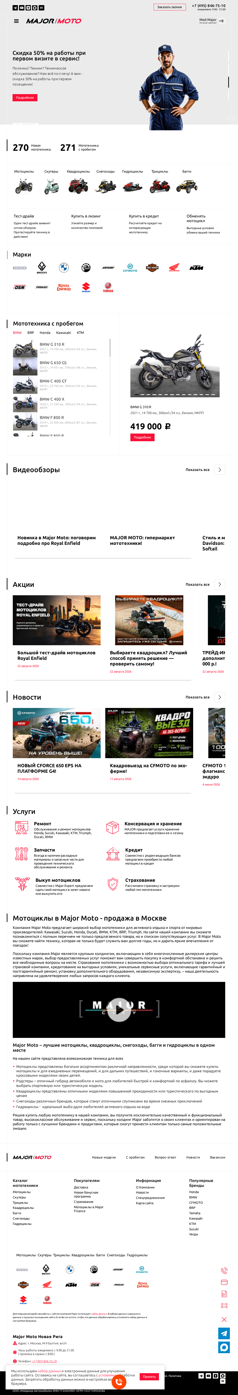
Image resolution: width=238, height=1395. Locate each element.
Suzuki (194, 1229)
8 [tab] (178, 394)
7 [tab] (172, 394)
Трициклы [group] (160, 171)
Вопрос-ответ (165, 1157)
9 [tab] (183, 394)
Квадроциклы (23, 1208)
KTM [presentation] (80, 333)
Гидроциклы (22, 1224)
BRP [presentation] (30, 333)
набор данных (99, 1314)
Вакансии (217, 1157)
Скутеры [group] (51, 171)
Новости (193, 1157)
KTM (192, 1224)
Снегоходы (21, 1218)
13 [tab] (207, 394)
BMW (193, 1197)
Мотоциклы (22, 1192)
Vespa (193, 1234)
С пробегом (135, 1157)
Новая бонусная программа (86, 1194)
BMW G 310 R (140, 407)
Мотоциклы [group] (24, 171)
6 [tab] (166, 394)
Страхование (83, 1202)
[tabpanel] (119, 80)
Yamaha (194, 1213)
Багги (17, 1213)
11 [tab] (195, 394)
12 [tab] (201, 394)
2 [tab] (228, 69)
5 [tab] (160, 394)
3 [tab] (228, 82)
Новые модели (104, 1157)
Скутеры (19, 1197)
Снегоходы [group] (105, 171)
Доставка (81, 1187)
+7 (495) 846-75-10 (208, 5)
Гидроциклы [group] (132, 171)
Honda (194, 1192)
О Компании (145, 1187)
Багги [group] (186, 171)
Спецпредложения (150, 1198)
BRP (192, 1208)
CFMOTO (196, 1202)
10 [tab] (189, 394)
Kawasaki (196, 1218)
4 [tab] (228, 95)
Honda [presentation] (45, 333)
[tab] (20, 332)
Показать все (198, 469)
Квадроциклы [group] (78, 171)
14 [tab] (213, 394)
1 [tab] (228, 56)
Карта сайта (144, 1203)
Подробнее (25, 92)
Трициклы (20, 1202)
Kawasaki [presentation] (63, 333)
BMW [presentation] (17, 333)
